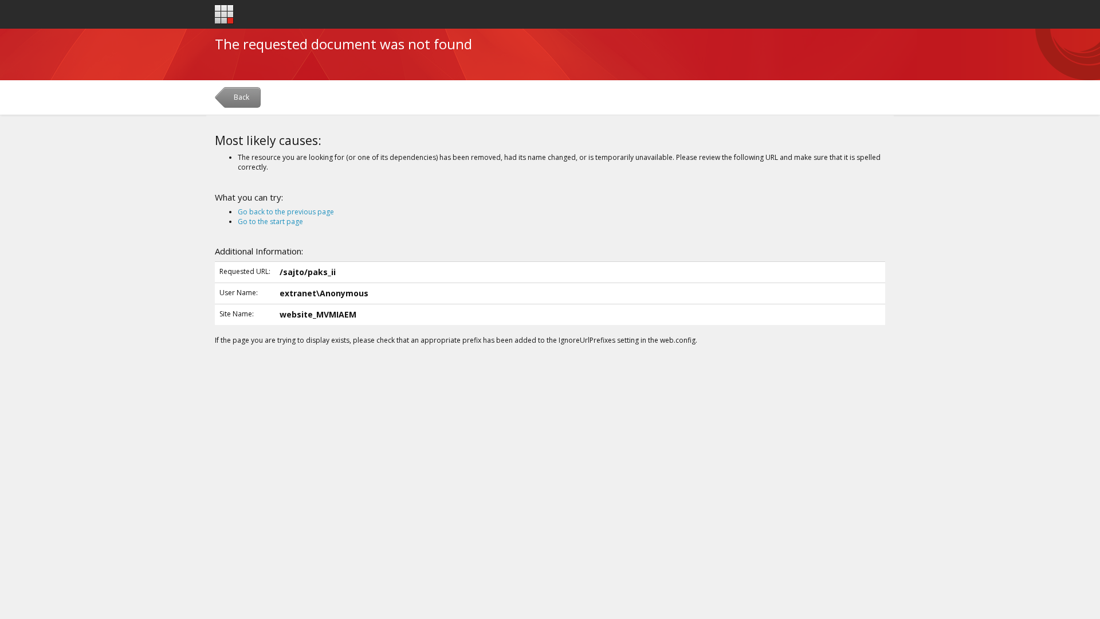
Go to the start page (270, 221)
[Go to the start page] (224, 14)
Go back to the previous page (286, 212)
